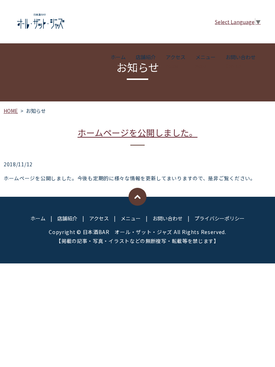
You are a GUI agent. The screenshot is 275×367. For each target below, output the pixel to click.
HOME (11, 110)
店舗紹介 (146, 61)
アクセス (175, 61)
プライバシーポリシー (219, 218)
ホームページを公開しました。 (138, 132)
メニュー (206, 61)
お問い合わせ (241, 61)
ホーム (118, 61)
